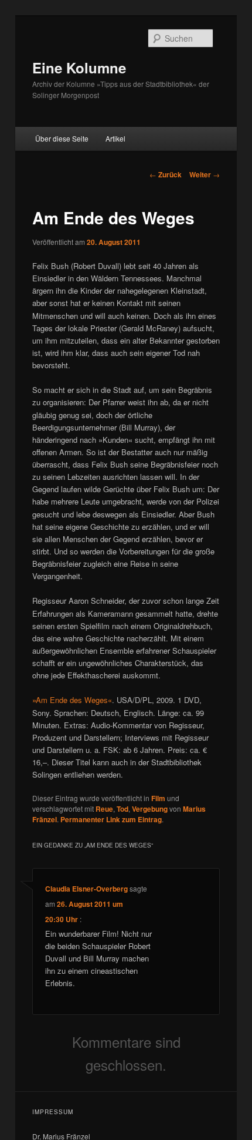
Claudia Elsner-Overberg (86, 888)
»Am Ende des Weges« (72, 699)
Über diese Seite (61, 138)
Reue (104, 808)
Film (158, 798)
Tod (122, 808)
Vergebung (150, 808)
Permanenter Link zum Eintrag (111, 819)
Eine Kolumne (79, 68)
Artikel (115, 138)
